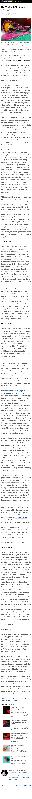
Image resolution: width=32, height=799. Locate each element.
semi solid (17, 700)
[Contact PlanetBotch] (18, 2)
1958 (13, 698)
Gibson (24, 698)
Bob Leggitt (5, 13)
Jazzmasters (5, 393)
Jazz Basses (14, 393)
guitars (3, 700)
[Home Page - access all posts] (15, 2)
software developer (24, 777)
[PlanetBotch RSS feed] (21, 2)
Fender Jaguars (19, 391)
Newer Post (4, 785)
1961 (16, 698)
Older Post (27, 785)
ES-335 (20, 698)
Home (16, 785)
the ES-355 (12, 219)
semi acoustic (9, 700)
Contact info (12, 779)
